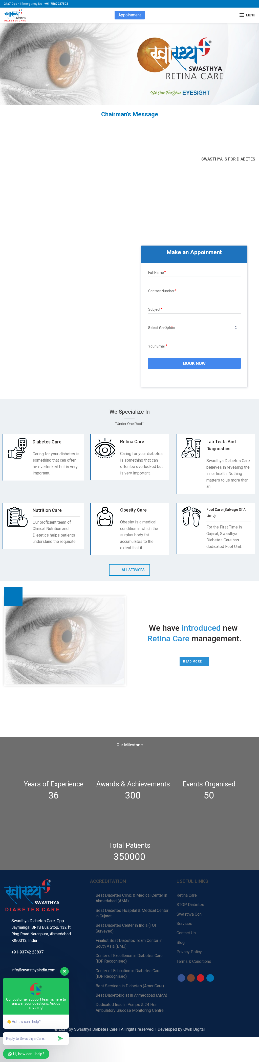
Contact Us (186, 933)
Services (184, 923)
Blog (181, 942)
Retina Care (187, 895)
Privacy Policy (189, 951)
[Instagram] (191, 978)
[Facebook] (181, 978)
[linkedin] (210, 978)
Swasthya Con (189, 914)
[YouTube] (200, 978)
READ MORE (192, 661)
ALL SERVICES (133, 570)
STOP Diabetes (190, 904)
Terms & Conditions (194, 961)
